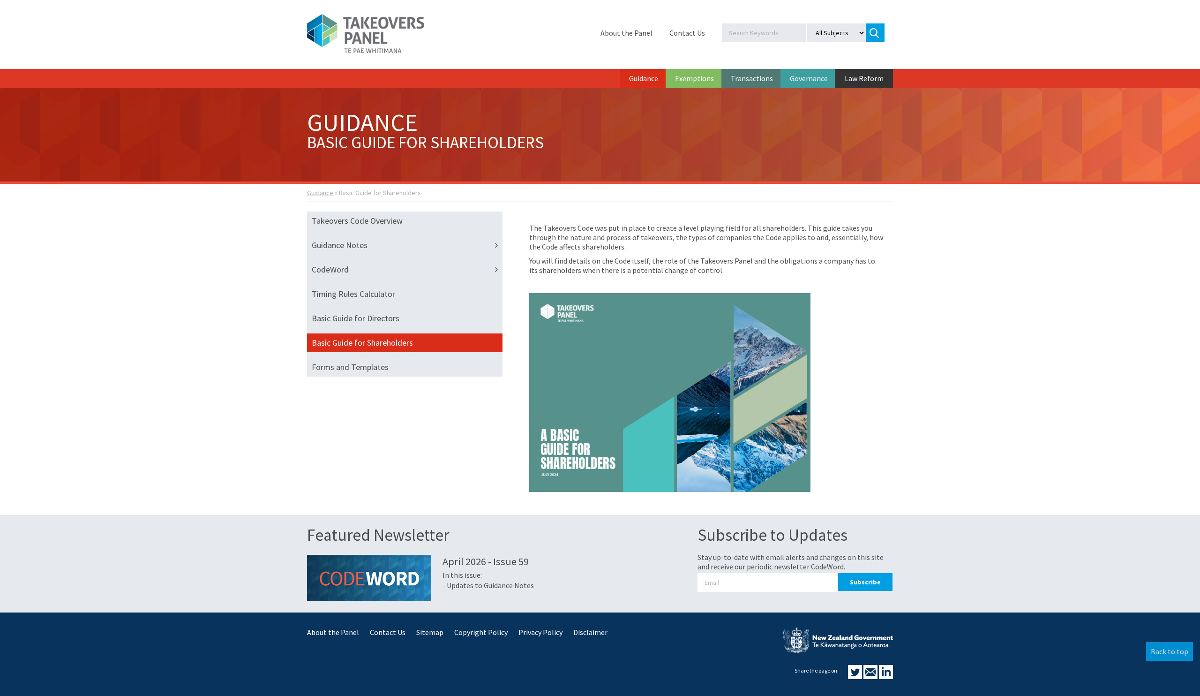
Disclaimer (590, 632)
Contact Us (687, 33)
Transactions (752, 78)
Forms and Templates (350, 367)
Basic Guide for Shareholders (362, 342)
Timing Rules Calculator (353, 293)
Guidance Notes (340, 245)
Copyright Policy (481, 632)
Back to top (1169, 651)
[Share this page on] (855, 676)
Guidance (643, 78)
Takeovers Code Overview (357, 220)
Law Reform (864, 78)
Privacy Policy (540, 632)
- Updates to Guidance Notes (488, 585)
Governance (809, 78)
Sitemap (429, 632)
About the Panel (626, 33)
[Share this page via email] (871, 676)
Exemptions (694, 78)
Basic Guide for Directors (355, 318)
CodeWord (330, 269)
